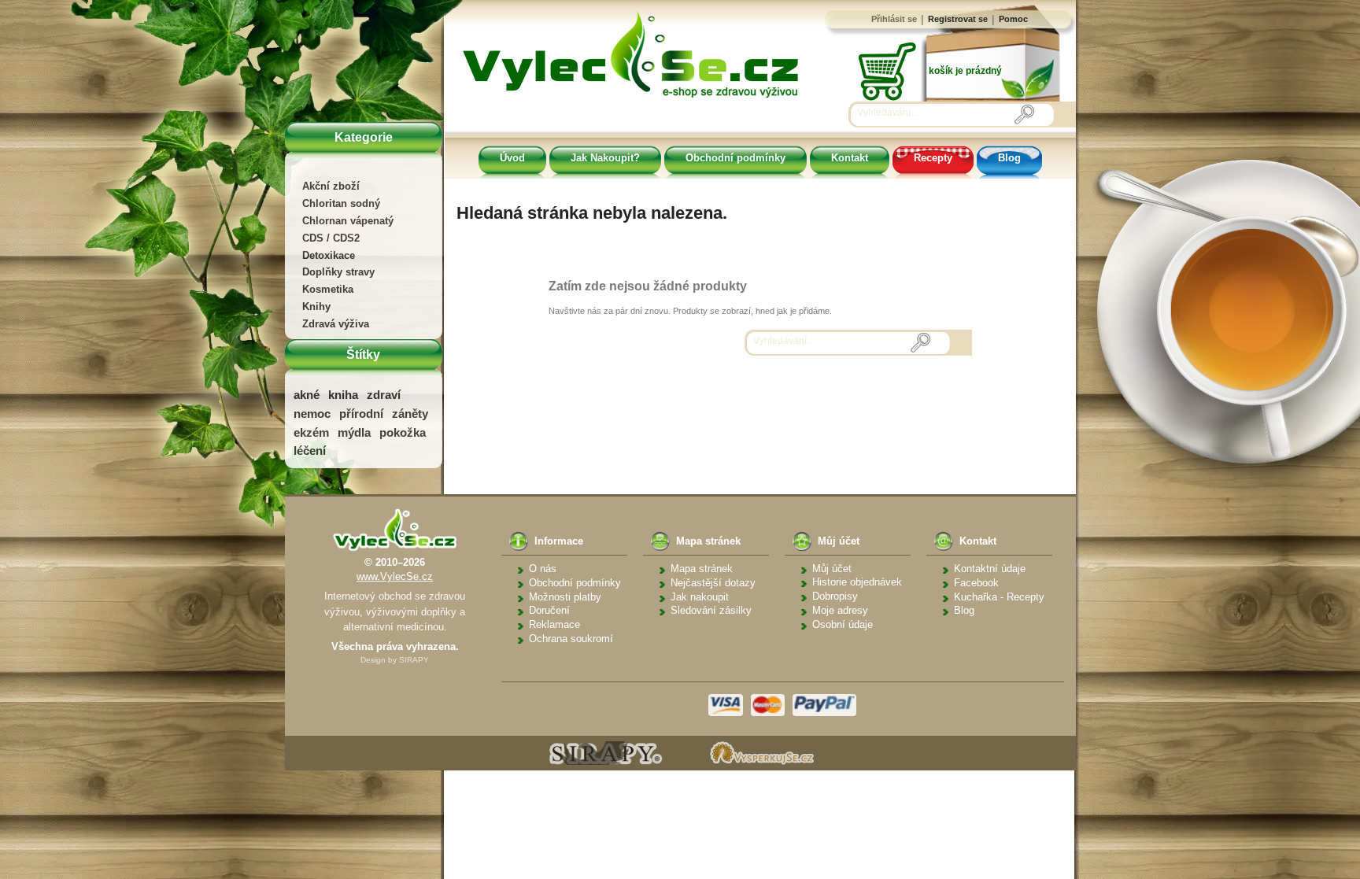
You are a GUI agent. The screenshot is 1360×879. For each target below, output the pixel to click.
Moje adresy (840, 610)
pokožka (402, 432)
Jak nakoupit (700, 597)
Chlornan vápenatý (348, 221)
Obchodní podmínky (735, 158)
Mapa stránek (702, 568)
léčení (310, 450)
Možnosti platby (565, 597)
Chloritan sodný (341, 203)
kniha (343, 394)
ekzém (311, 432)
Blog (1009, 158)
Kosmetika (327, 289)
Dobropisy (835, 596)
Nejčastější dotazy (713, 583)
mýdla (354, 432)
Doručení (549, 610)
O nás (542, 568)
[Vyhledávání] (1024, 114)
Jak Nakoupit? (605, 158)
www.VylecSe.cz (395, 576)
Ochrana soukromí (571, 638)
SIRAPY (414, 660)
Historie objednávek (857, 582)
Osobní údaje (842, 624)
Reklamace (554, 624)
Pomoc (1013, 19)
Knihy (316, 306)
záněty (410, 413)
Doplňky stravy (338, 272)
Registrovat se (958, 19)
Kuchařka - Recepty (999, 597)
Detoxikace (328, 255)
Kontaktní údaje (990, 568)
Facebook (976, 583)
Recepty (933, 158)
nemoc (312, 413)
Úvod (512, 158)
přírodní (361, 413)
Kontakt (849, 158)
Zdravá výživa (335, 324)
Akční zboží (331, 186)
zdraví (384, 394)
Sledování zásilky (711, 610)
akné (307, 394)
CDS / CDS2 (331, 238)
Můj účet (832, 568)
